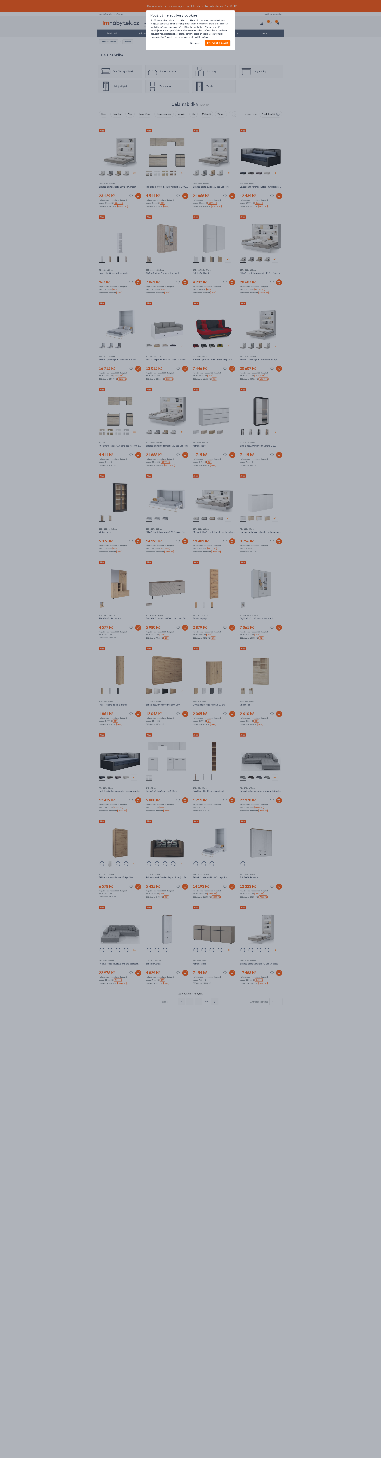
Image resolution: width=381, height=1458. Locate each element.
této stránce (202, 37)
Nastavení (194, 43)
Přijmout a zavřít (217, 43)
